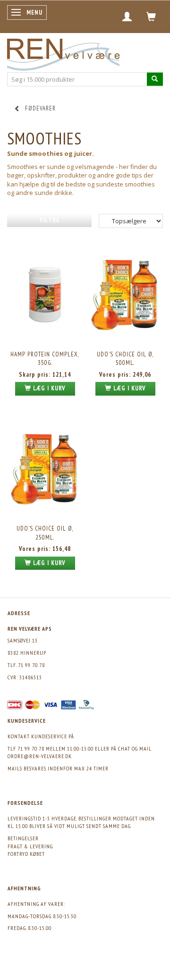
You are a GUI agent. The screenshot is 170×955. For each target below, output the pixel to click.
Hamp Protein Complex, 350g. (44, 358)
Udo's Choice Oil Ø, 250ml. (45, 532)
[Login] (127, 16)
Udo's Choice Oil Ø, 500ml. (125, 358)
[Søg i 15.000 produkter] (155, 79)
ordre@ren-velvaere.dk (40, 756)
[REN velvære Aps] (63, 53)
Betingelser (23, 838)
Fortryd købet (26, 853)
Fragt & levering (30, 846)
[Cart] (151, 16)
